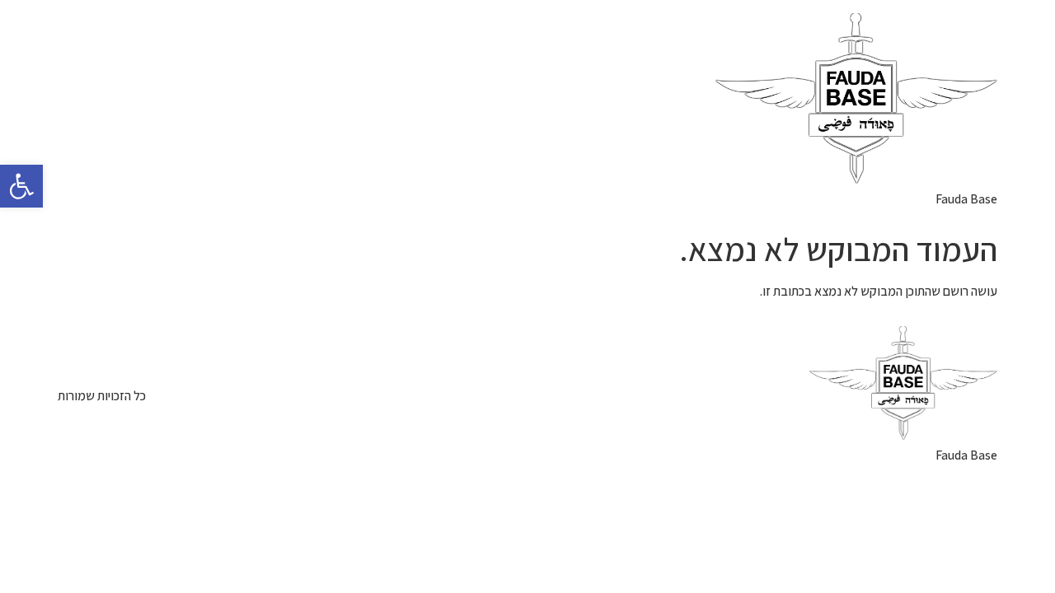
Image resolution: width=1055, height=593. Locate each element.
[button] (21, 186)
